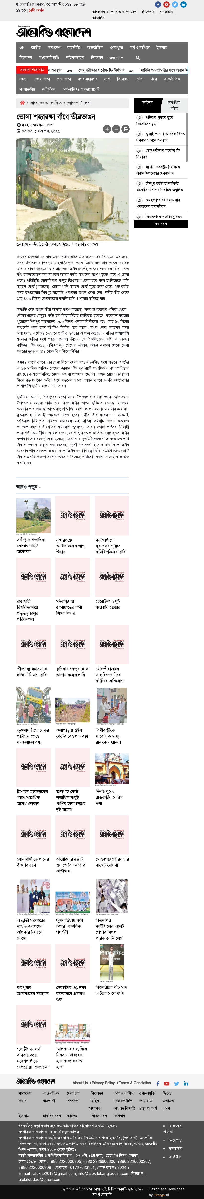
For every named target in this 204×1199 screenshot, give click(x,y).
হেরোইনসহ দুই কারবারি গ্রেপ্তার (108, 604)
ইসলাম (162, 47)
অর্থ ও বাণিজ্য (140, 47)
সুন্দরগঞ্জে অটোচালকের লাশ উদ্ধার (70, 546)
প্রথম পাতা (42, 79)
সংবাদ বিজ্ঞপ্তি (49, 57)
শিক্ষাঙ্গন (97, 57)
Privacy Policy (103, 1082)
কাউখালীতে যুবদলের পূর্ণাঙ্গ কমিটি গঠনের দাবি (111, 546)
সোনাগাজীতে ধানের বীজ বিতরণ (33, 862)
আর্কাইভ (98, 17)
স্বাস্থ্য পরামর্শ (148, 1108)
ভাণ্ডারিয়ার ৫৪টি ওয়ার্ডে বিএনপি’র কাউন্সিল (70, 865)
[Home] (22, 47)
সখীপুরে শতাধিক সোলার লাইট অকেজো (31, 546)
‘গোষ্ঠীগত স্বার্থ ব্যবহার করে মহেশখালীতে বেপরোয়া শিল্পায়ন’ (33, 1058)
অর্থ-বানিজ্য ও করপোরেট (81, 89)
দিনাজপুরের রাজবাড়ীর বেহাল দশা (109, 797)
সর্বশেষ (147, 102)
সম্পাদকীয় (27, 89)
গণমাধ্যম (145, 1100)
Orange (161, 1195)
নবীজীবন (49, 89)
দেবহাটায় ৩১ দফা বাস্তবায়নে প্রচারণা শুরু (71, 994)
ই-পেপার (148, 11)
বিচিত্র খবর (99, 1115)
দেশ (107, 79)
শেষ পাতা (64, 79)
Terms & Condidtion (135, 1082)
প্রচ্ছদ (24, 79)
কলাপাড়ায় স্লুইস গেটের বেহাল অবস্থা (72, 733)
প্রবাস (23, 1100)
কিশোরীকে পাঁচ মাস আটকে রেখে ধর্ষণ (111, 990)
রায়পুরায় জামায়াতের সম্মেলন (33, 991)
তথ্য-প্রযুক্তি (147, 1093)
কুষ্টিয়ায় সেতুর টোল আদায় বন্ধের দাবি (72, 672)
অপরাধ (120, 1115)
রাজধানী (49, 1100)
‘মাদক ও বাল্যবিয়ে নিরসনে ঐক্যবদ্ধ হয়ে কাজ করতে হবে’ (71, 1058)
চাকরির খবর (52, 1115)
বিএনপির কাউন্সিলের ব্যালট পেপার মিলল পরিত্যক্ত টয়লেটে (110, 929)
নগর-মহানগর (87, 79)
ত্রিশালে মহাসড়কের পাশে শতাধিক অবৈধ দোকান (32, 798)
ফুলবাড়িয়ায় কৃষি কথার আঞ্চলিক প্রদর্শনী (69, 926)
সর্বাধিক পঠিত (174, 105)
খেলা (140, 79)
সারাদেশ (54, 47)
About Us (80, 1082)
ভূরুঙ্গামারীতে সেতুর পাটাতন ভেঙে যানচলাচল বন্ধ (33, 736)
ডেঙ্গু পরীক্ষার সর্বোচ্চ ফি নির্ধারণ (90, 70)
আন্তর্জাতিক (95, 47)
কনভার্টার (166, 11)
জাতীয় (36, 47)
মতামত (168, 1100)
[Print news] (125, 129)
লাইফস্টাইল (75, 57)
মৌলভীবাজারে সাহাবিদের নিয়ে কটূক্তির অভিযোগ (110, 675)
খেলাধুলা (116, 47)
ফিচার (167, 1093)
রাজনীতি (73, 47)
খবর (154, 79)
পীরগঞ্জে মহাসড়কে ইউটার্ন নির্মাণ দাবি (32, 672)
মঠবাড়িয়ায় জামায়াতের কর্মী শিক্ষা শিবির (69, 607)
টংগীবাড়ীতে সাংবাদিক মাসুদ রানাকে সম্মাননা (108, 736)
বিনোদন (26, 57)
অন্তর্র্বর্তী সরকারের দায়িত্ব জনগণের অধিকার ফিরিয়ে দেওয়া (31, 929)
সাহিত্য (72, 1115)
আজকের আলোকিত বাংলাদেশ (114, 11)
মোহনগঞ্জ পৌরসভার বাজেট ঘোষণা (112, 862)
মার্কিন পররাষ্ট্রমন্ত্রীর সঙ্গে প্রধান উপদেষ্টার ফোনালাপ (166, 70)
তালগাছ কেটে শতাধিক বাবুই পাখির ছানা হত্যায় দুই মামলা (71, 801)
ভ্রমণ (166, 1108)
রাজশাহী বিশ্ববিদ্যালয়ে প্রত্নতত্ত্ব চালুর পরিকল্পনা (27, 610)
